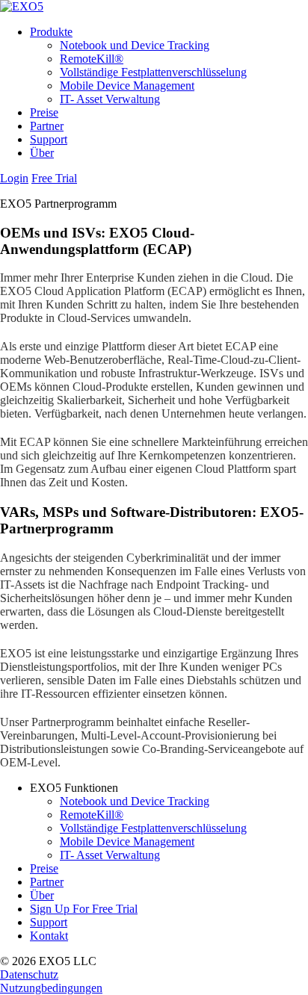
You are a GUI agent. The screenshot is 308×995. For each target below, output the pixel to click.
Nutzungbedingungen (51, 988)
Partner (47, 126)
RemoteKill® (91, 58)
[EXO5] (21, 6)
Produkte (51, 31)
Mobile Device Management (127, 85)
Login (14, 178)
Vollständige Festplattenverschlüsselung (153, 72)
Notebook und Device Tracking (134, 45)
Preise (44, 112)
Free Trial (54, 178)
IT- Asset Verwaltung (110, 99)
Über (42, 152)
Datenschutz (29, 974)
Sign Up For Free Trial (84, 908)
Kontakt (49, 935)
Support (48, 139)
